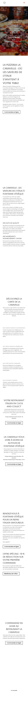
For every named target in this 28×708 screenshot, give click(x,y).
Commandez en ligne (13, 39)
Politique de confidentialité (14, 701)
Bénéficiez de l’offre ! (11, 574)
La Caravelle (14, 690)
